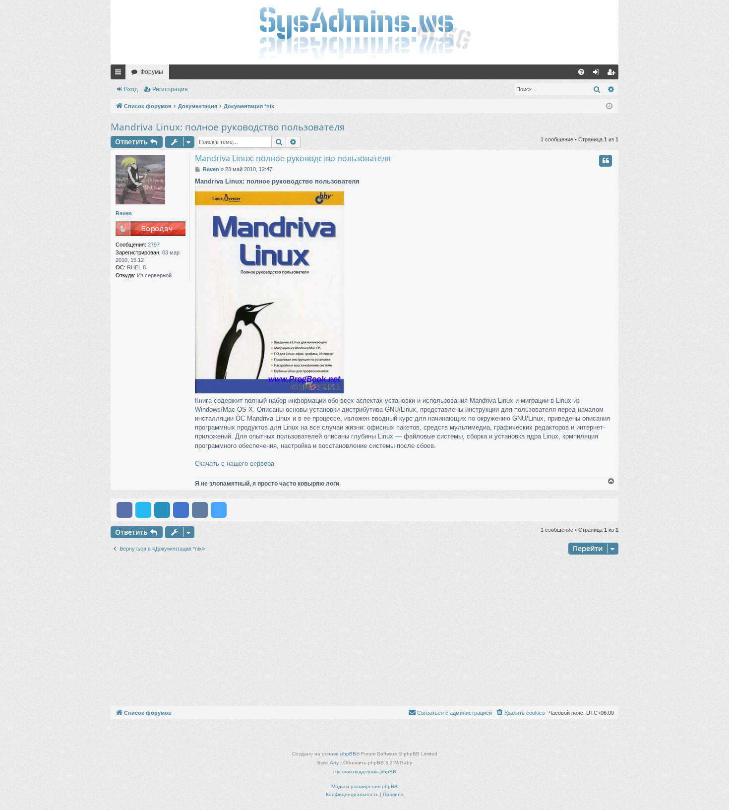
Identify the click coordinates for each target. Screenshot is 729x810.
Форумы (151, 71)
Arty (334, 762)
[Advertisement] (364, 631)
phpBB (348, 753)
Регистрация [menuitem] (613, 73)
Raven (124, 213)
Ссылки (120, 73)
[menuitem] (581, 71)
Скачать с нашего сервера (234, 463)
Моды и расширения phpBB (364, 786)
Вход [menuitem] (598, 73)
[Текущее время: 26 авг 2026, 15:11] (609, 106)
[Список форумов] (364, 32)
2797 (154, 245)
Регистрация (170, 89)
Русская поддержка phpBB (364, 771)
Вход (131, 89)
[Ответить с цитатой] (605, 161)
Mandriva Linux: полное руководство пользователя (228, 127)
